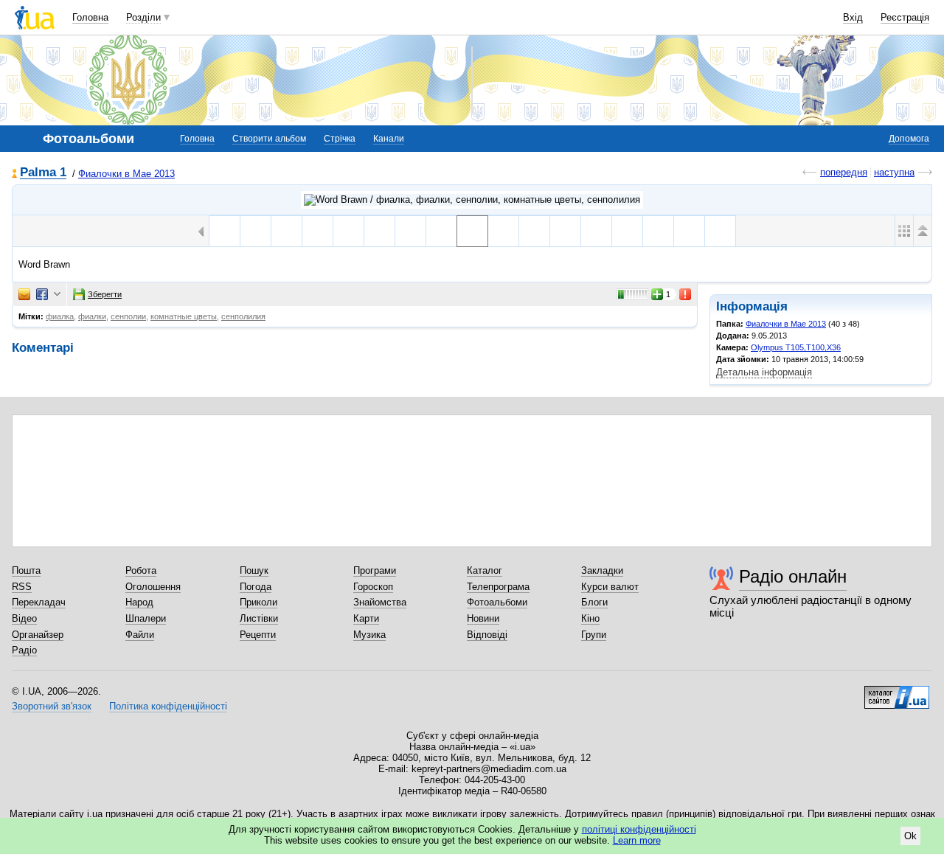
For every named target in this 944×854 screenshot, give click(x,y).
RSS (22, 586)
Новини (483, 618)
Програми (374, 570)
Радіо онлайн (793, 576)
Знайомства (379, 602)
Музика (369, 634)
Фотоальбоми (497, 602)
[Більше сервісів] (57, 294)
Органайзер (37, 634)
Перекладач (39, 602)
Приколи (258, 602)
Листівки (259, 618)
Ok (910, 835)
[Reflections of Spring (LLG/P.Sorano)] (658, 231)
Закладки (602, 570)
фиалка (60, 316)
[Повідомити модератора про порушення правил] (686, 294)
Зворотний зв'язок (51, 706)
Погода (255, 586)
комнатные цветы (183, 316)
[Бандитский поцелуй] (565, 231)
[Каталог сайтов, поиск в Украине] (896, 692)
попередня (843, 172)
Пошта (26, 570)
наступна (894, 172)
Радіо (24, 650)
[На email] (24, 294)
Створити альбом (269, 138)
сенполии (128, 316)
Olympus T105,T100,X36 (796, 347)
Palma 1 (43, 173)
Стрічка (339, 138)
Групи (593, 634)
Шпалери (145, 618)
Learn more (637, 840)
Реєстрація (905, 17)
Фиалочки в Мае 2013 (126, 173)
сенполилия (243, 316)
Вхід (853, 17)
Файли (139, 634)
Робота (140, 570)
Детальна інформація (764, 372)
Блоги (594, 602)
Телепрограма (498, 586)
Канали (388, 138)
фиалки (92, 316)
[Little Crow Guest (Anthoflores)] (689, 231)
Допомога (909, 138)
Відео (24, 618)
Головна (90, 17)
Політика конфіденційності (168, 706)
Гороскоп (373, 586)
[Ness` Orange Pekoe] (286, 231)
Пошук (254, 570)
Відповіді (487, 634)
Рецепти (258, 634)
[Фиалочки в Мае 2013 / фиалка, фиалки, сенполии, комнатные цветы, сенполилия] (472, 200)
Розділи (143, 17)
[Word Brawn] (410, 231)
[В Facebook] (42, 294)
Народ (139, 602)
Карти (366, 618)
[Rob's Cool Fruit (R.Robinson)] (720, 231)
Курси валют (610, 586)
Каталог (484, 570)
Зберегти (105, 294)
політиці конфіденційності (639, 829)
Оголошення (153, 586)
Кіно (590, 618)
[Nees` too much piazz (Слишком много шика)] (224, 231)
